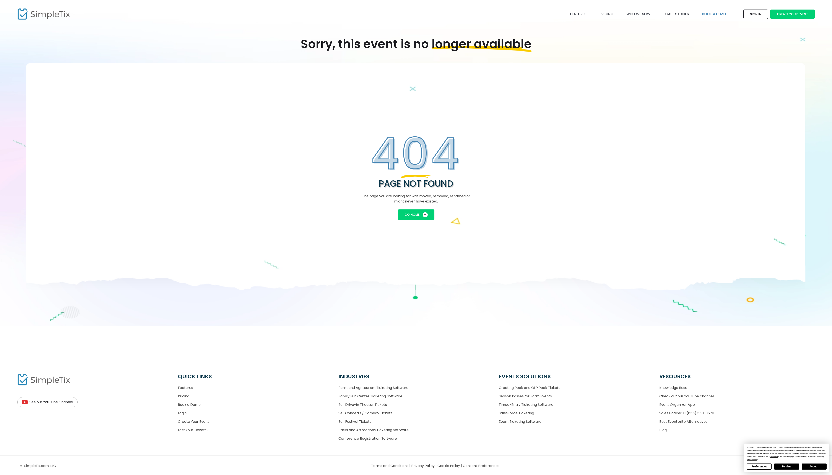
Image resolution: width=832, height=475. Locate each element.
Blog (663, 430)
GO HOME (412, 214)
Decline (786, 466)
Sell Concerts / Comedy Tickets (365, 413)
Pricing (606, 13)
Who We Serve (639, 13)
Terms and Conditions (390, 465)
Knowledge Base (673, 387)
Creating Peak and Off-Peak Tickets (529, 387)
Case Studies (677, 13)
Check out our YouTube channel (686, 396)
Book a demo (714, 13)
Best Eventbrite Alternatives (683, 421)
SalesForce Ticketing (516, 413)
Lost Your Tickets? (193, 430)
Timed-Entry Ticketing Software (526, 404)
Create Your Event (792, 14)
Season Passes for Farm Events (525, 396)
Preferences (759, 466)
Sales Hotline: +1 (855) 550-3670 (686, 413)
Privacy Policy (423, 465)
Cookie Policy (449, 465)
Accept (814, 466)
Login (182, 413)
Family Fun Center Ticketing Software (370, 396)
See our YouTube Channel (51, 402)
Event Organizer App (677, 404)
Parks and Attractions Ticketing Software (373, 430)
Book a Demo (189, 404)
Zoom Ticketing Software (520, 421)
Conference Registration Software (367, 438)
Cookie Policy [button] (774, 457)
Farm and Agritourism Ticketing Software (373, 387)
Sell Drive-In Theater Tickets (362, 404)
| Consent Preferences (480, 465)
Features (578, 13)
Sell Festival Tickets (354, 421)
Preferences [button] (752, 460)
